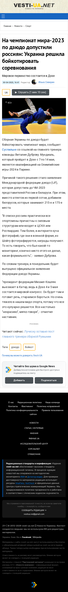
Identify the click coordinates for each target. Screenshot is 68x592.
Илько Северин (46, 82)
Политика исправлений (48, 406)
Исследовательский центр (34, 444)
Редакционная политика (30, 402)
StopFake (19, 483)
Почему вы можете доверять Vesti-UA (22, 355)
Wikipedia (37, 537)
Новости (34, 423)
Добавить (19, 380)
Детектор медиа (34, 476)
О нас (11, 402)
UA (6, 92)
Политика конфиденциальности (22, 410)
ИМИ (22, 476)
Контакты (13, 406)
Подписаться (48, 380)
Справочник (34, 454)
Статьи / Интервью (34, 428)
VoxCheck (29, 483)
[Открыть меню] (3, 16)
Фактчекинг (27, 406)
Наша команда (52, 402)
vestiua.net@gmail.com (34, 514)
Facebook (26, 537)
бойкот (29, 347)
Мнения (34, 433)
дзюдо (15, 347)
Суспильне (9, 149)
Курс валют (34, 449)
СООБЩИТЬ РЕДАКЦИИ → (34, 510)
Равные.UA (34, 438)
